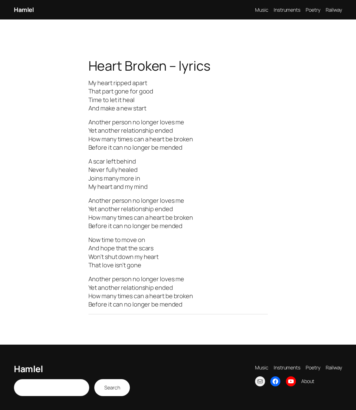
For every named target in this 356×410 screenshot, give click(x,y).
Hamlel (24, 10)
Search (112, 387)
